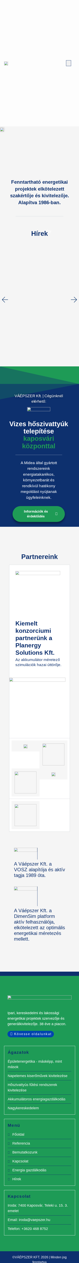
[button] (68, 63)
